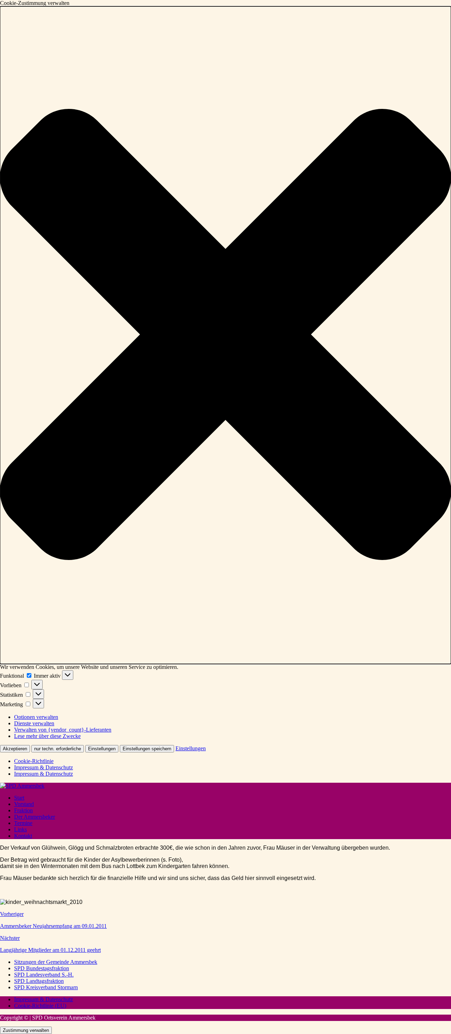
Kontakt (23, 836)
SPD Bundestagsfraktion (41, 968)
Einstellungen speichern (147, 748)
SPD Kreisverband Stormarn (46, 987)
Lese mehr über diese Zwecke (47, 736)
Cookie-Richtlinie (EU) (40, 1006)
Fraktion (23, 810)
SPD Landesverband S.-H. (44, 975)
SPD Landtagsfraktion (39, 981)
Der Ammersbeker (34, 817)
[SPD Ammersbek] (22, 786)
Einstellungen (102, 748)
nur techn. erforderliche (57, 748)
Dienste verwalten (34, 723)
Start (19, 798)
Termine (23, 823)
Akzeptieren (15, 748)
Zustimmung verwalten (26, 1030)
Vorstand (24, 804)
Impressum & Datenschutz (43, 767)
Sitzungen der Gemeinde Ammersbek (55, 962)
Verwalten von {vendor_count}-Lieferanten (62, 730)
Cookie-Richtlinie (34, 761)
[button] (225, 335)
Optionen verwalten (36, 717)
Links (20, 829)
